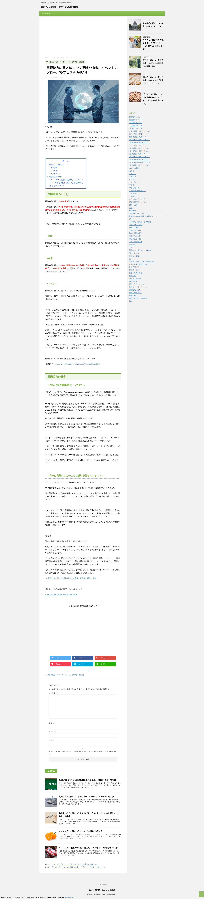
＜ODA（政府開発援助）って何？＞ (68, 180)
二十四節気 (133, 193)
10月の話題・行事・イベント (57, 675)
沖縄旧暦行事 (134, 267)
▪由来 (55, 171)
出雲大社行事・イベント (138, 213)
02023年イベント (135, 123)
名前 (51, 723)
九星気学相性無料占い (137, 191)
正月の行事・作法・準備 (138, 264)
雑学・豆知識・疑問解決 (138, 298)
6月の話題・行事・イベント (139, 157)
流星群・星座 (134, 270)
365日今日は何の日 (136, 145)
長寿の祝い (133, 295)
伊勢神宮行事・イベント (138, 202)
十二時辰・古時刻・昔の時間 (140, 222)
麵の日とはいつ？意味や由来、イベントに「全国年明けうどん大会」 (153, 80)
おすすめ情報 (134, 168)
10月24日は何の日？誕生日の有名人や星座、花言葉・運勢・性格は (87, 780)
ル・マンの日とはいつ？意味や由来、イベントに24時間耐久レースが (88, 848)
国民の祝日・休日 (135, 225)
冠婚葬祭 (132, 210)
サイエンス (133, 176)
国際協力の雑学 (55, 177)
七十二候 (132, 182)
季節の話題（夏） (135, 233)
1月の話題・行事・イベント (139, 140)
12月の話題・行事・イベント (140, 137)
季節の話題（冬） (135, 230)
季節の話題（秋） (135, 239)
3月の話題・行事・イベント (139, 148)
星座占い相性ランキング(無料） (141, 250)
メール (52, 732)
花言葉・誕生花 (135, 278)
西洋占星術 (133, 281)
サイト (51, 740)
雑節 (130, 301)
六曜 (130, 208)
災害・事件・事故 (135, 273)
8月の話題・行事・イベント (139, 162)
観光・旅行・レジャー (137, 284)
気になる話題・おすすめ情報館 (59, 6)
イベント (132, 174)
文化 (130, 247)
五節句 (131, 196)
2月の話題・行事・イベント (139, 143)
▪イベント (57, 174)
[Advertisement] (83, 37)
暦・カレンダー (135, 253)
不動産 (131, 185)
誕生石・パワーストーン (138, 287)
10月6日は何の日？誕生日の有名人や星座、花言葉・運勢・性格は (71, 578)
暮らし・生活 (134, 256)
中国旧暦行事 (134, 188)
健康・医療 (133, 205)
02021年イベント (135, 117)
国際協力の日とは (56, 165)
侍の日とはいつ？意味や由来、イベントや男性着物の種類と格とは (153, 63)
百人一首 (132, 276)
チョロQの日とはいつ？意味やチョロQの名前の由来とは (74, 864)
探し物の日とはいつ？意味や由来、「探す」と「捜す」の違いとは (78, 867)
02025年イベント (135, 128)
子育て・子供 (134, 227)
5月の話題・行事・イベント (139, 154)
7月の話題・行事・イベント (139, 159)
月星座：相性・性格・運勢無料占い (142, 261)
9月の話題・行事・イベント (139, 165)
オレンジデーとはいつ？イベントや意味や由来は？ (80, 831)
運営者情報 (46, 13)
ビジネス (132, 179)
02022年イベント (135, 120)
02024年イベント (135, 126)
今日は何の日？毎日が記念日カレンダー (61, 594)
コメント (53, 693)
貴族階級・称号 (135, 290)
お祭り (131, 171)
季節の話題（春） (135, 236)
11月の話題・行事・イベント (140, 134)
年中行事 (132, 244)
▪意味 (55, 168)
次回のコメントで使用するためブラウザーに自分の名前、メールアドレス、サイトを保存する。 (83, 753)
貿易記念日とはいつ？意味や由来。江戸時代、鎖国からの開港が (86, 797)
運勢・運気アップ (135, 293)
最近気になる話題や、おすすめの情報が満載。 (102, 894)
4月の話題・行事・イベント (139, 151)
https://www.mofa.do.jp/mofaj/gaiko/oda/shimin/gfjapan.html (77, 364)
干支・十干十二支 (135, 242)
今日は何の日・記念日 (76, 675)
